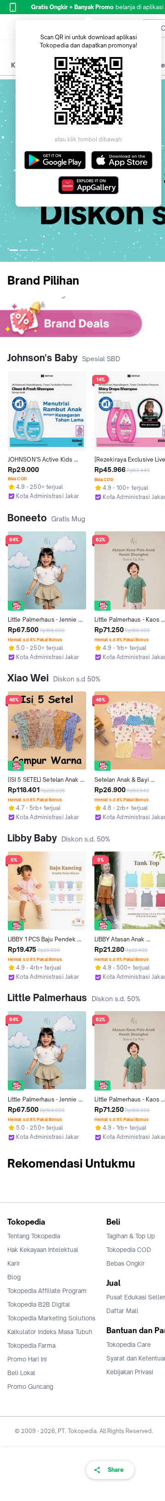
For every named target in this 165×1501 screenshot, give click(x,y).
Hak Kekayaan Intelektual (42, 1249)
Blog (14, 1277)
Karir (13, 1263)
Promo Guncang (30, 1386)
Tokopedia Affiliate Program (47, 1290)
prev (7, 170)
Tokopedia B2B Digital (38, 1304)
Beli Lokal (21, 1372)
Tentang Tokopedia (33, 1236)
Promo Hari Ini (27, 1359)
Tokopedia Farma (31, 1345)
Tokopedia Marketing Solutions (51, 1318)
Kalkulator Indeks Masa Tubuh (50, 1331)
